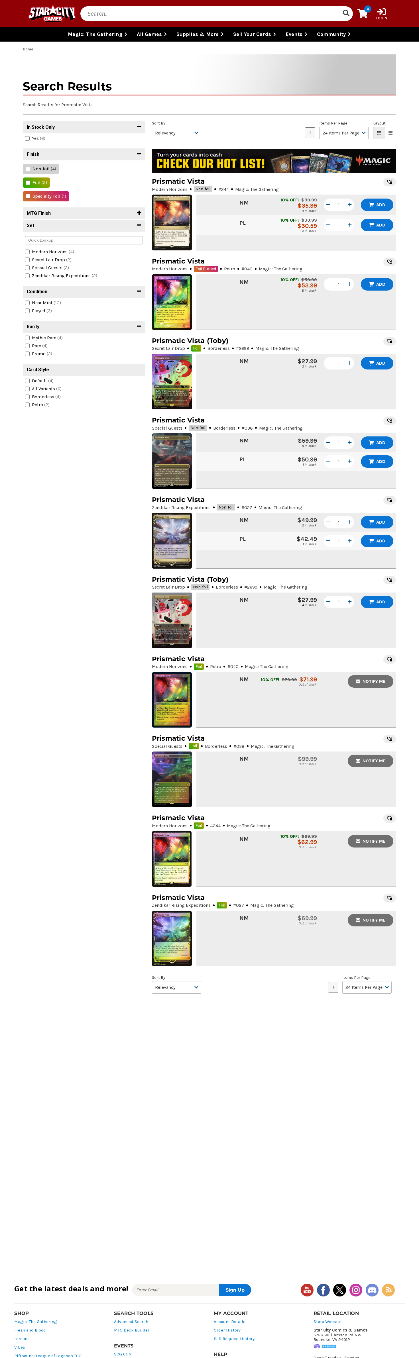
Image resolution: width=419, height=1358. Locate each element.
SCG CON (123, 1354)
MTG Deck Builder (131, 1330)
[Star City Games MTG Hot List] (274, 161)
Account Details (229, 1321)
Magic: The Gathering (35, 1321)
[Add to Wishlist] (389, 182)
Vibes (19, 1347)
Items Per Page (333, 123)
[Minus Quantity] (328, 205)
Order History (227, 1330)
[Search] (346, 13)
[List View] (379, 133)
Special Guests (167, 428)
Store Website (327, 1321)
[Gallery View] (390, 133)
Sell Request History (234, 1338)
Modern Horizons (170, 189)
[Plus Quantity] (349, 205)
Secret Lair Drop (168, 348)
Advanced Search (131, 1321)
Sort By (158, 123)
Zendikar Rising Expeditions (181, 507)
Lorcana (22, 1338)
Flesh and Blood (30, 1330)
